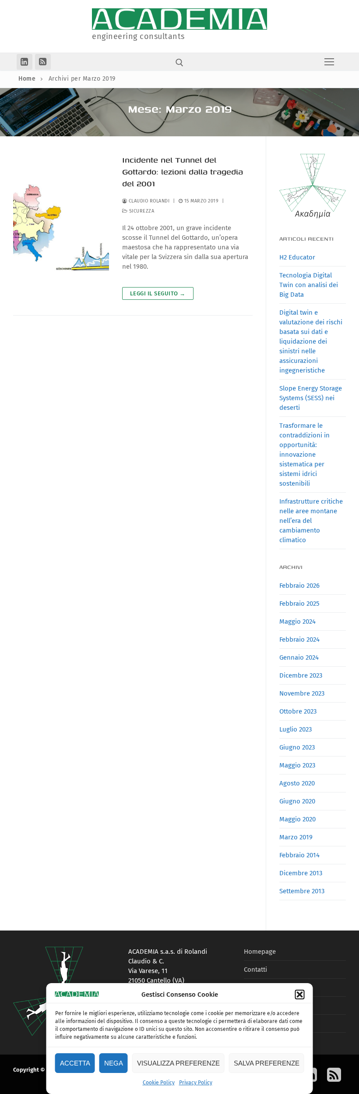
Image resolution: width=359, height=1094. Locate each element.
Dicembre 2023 (300, 675)
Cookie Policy (159, 1083)
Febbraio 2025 (299, 603)
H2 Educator (297, 257)
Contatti (255, 969)
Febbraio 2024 (299, 639)
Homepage (260, 951)
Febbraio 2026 (299, 586)
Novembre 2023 (301, 693)
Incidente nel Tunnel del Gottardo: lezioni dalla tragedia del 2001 (182, 172)
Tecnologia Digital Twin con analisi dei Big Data (308, 284)
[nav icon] (329, 61)
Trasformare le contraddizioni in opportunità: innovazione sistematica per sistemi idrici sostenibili (304, 454)
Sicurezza (140, 211)
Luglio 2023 (295, 729)
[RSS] (43, 62)
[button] (300, 994)
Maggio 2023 (297, 765)
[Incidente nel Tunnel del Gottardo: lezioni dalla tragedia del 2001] (61, 227)
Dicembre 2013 (300, 873)
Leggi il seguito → (158, 293)
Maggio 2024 (297, 621)
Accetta (75, 1063)
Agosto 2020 (297, 783)
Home (26, 78)
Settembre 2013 (301, 891)
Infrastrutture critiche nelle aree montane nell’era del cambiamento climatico (311, 520)
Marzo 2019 (296, 837)
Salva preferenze (266, 1063)
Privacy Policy (195, 1083)
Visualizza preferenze (178, 1063)
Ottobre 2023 (298, 711)
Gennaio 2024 (299, 657)
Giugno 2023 (297, 747)
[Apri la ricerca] (179, 63)
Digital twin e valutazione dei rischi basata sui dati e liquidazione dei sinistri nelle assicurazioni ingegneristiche (310, 341)
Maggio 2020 (297, 819)
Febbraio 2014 (299, 855)
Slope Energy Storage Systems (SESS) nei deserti (310, 398)
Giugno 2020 (297, 801)
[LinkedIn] (24, 62)
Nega (113, 1063)
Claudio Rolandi (148, 201)
